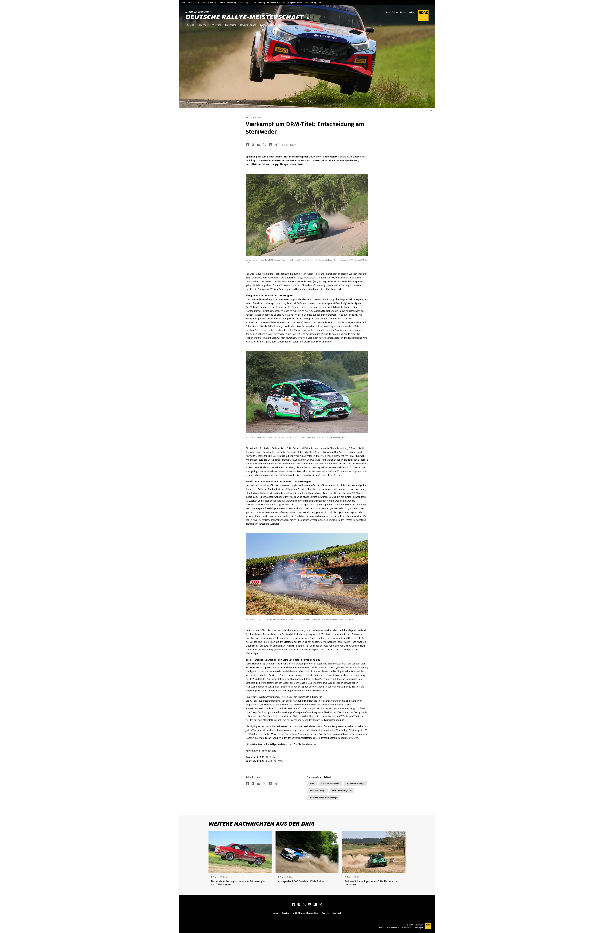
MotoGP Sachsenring (227, 3)
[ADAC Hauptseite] (421, 15)
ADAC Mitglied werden (292, 3)
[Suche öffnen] (280, 25)
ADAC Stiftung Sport (312, 3)
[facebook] (293, 905)
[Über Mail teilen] (259, 145)
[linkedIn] (315, 905)
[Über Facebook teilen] (247, 145)
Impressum (383, 928)
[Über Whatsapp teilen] (253, 145)
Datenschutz (394, 928)
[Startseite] (308, 18)
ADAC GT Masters (208, 3)
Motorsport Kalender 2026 (269, 3)
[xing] (320, 905)
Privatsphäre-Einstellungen (412, 928)
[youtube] (309, 905)
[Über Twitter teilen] (264, 145)
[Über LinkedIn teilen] (270, 145)
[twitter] (304, 905)
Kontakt (411, 12)
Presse (403, 12)
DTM (197, 3)
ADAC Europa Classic (247, 3)
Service (395, 12)
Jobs (388, 12)
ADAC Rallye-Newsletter (305, 913)
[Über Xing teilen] (276, 145)
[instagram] (298, 905)
